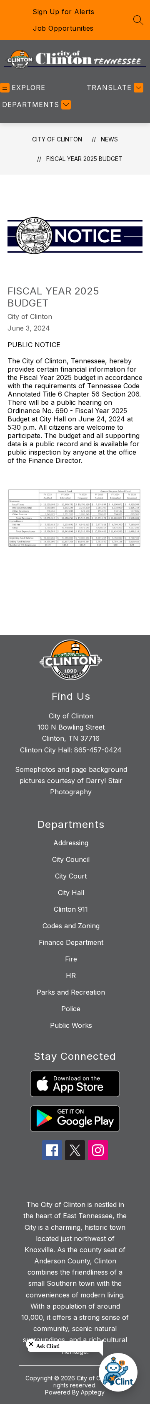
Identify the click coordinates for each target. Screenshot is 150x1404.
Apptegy (93, 1392)
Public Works (71, 1025)
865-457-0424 (98, 750)
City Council (71, 859)
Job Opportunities (63, 28)
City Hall (71, 892)
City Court (71, 876)
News (109, 139)
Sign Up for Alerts (63, 11)
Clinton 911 (71, 909)
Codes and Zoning (71, 926)
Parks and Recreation (71, 992)
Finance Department (71, 942)
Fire (71, 959)
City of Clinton (57, 139)
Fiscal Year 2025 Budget (84, 158)
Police (70, 1009)
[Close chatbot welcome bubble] (31, 1344)
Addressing (70, 843)
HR (71, 975)
